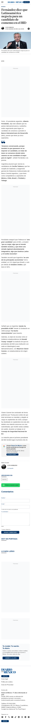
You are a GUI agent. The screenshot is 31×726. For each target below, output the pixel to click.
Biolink (5, 721)
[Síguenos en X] (9, 717)
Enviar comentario (10, 532)
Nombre (3, 498)
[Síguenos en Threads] (22, 717)
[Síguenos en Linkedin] (19, 717)
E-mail (3, 504)
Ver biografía (10, 468)
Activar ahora (11, 454)
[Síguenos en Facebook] (6, 717)
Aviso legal (4, 679)
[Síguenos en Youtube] (12, 717)
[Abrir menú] (2, 2)
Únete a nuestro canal (11, 485)
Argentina (4, 479)
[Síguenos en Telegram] (25, 717)
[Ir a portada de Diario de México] (15, 670)
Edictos (5, 676)
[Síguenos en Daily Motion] (29, 717)
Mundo (3, 6)
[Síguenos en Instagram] (2, 717)
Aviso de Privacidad (7, 684)
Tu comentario (5, 511)
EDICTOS (26, 2)
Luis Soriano (9, 27)
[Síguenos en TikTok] (15, 717)
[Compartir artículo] (29, 29)
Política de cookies (7, 682)
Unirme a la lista (10, 658)
